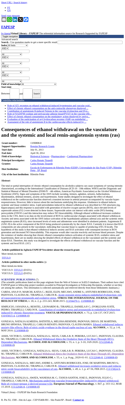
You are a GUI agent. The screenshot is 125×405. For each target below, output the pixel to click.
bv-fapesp (6, 33)
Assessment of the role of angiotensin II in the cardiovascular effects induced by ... (46, 122)
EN (9, 10)
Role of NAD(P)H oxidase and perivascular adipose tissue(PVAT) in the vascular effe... (49, 113)
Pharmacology (58, 156)
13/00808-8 (87, 301)
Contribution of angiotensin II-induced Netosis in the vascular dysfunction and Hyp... (48, 111)
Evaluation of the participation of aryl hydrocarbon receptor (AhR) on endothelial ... (47, 119)
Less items (17, 253)
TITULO (6, 257)
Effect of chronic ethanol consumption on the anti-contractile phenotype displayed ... (47, 108)
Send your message (10, 15)
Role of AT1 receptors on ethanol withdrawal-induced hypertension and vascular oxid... (49, 105)
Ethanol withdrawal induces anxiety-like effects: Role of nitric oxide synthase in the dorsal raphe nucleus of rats (62, 326)
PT (8, 7)
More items (7, 253)
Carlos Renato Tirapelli (41, 160)
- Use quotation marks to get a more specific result (29, 42)
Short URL (6, 2)
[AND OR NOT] (5, 48)
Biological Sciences (39, 156)
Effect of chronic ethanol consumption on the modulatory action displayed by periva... (48, 116)
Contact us (78, 400)
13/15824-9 (113, 369)
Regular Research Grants (42, 146)
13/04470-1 (73, 301)
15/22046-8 (106, 342)
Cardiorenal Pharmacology (80, 156)
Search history (20, 2)
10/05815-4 (8, 315)
